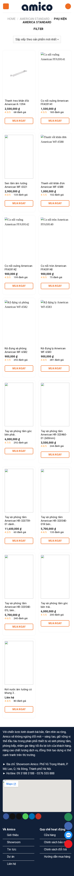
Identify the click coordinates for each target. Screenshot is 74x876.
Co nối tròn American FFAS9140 (53, 267)
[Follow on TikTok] (12, 816)
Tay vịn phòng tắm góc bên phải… (18, 433)
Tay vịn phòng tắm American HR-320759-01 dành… (18, 521)
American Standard (35, 19)
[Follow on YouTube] (38, 816)
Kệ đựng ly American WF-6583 (53, 350)
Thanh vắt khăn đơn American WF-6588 (53, 185)
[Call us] (25, 816)
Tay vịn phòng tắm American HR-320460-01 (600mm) (54, 435)
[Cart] (68, 6)
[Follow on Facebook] (6, 816)
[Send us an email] (19, 816)
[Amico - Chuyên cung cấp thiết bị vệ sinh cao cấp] (37, 6)
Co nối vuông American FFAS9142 (18, 267)
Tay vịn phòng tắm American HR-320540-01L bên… (18, 607)
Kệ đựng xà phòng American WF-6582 (16, 350)
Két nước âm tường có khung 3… (18, 691)
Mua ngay (19, 120)
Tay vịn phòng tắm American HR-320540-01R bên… (54, 521)
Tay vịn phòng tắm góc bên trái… (54, 605)
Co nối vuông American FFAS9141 (54, 102)
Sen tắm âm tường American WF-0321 (16, 185)
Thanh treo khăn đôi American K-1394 (17, 102)
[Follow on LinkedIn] (32, 816)
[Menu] (6, 6)
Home (11, 19)
